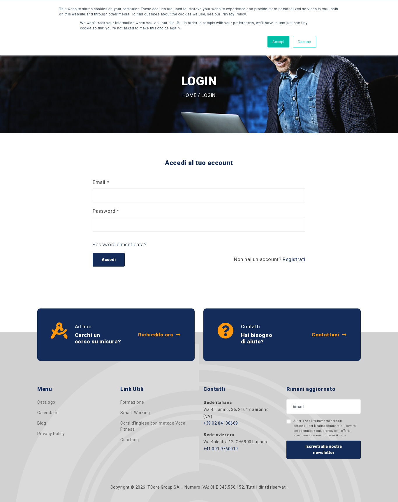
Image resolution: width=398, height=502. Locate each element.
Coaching (129, 439)
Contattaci (325, 335)
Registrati (294, 259)
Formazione (132, 402)
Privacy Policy (51, 433)
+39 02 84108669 (220, 423)
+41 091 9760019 (220, 448)
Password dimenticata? (120, 244)
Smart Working (135, 412)
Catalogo (46, 402)
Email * (101, 182)
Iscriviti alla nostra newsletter (323, 449)
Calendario (48, 412)
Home (189, 95)
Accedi (109, 259)
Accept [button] (278, 41)
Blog (41, 423)
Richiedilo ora (155, 335)
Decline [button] (304, 41)
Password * (106, 211)
